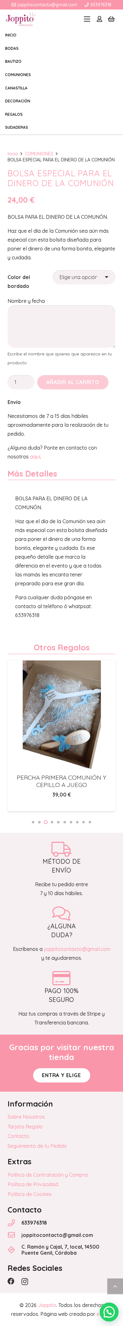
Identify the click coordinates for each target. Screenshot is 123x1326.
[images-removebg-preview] (21, 19)
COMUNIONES (39, 154)
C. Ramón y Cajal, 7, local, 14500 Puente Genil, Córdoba (60, 1250)
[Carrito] (111, 19)
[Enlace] (99, 19)
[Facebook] (11, 1281)
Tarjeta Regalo (25, 1126)
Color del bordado (19, 281)
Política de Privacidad (33, 1184)
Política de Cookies (30, 1194)
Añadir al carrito (72, 382)
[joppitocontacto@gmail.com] (14, 1235)
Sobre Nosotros (26, 1117)
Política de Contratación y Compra (48, 1175)
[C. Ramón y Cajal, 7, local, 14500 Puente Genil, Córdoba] (14, 1249)
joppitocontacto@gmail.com (57, 1235)
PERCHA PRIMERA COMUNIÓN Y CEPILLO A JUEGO (61, 781)
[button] (87, 19)
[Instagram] (24, 1281)
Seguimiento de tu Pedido (37, 1146)
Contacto (18, 1136)
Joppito (47, 1305)
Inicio (13, 154)
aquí (35, 456)
